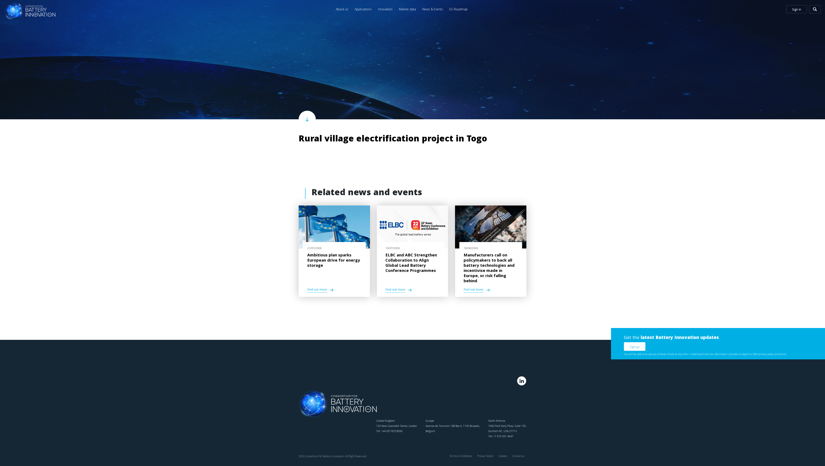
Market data (407, 9)
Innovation (385, 9)
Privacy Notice (485, 456)
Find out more (317, 290)
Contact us (518, 456)
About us (342, 9)
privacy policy (766, 354)
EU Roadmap (458, 9)
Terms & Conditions (460, 456)
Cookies (502, 456)
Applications (363, 9)
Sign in (796, 9)
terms (782, 354)
